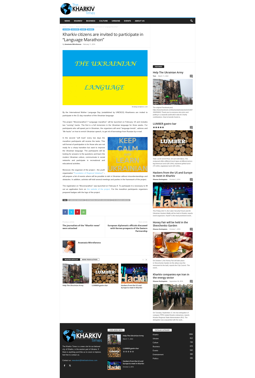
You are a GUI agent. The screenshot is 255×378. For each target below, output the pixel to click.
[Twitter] (71, 212)
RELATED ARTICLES (71, 260)
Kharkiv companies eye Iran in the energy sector (171, 276)
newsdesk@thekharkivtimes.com (84, 360)
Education (74, 29)
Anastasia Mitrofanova (73, 44)
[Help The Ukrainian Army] (76, 273)
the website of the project (98, 189)
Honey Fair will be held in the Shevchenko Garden (170, 224)
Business (90, 21)
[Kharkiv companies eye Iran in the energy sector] (173, 297)
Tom (154, 76)
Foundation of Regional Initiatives (88, 173)
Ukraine (116, 21)
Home (64, 27)
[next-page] (146, 259)
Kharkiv (78, 21)
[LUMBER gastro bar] (105, 273)
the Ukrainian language (121, 200)
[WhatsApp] (83, 212)
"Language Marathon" (76, 200)
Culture (103, 21)
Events (127, 21)
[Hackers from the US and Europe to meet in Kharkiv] (134, 273)
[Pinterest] (77, 212)
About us (139, 21)
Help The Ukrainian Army (73, 285)
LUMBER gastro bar (100, 285)
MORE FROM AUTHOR (89, 260)
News (67, 21)
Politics (155, 359)
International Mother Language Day (98, 200)
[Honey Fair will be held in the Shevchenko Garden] (173, 245)
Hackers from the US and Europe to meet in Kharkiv (131, 286)
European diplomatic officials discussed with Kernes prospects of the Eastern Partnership (127, 228)
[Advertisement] (147, 9)
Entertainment (158, 355)
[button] (191, 21)
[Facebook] (65, 212)
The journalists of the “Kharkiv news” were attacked (81, 227)
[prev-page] (143, 259)
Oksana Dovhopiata (160, 179)
